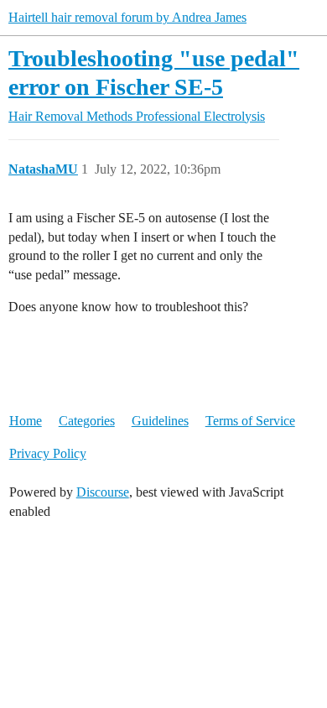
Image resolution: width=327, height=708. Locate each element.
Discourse (102, 492)
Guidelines (160, 421)
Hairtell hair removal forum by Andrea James (127, 17)
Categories (87, 421)
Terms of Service (250, 421)
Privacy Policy (47, 453)
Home (25, 421)
